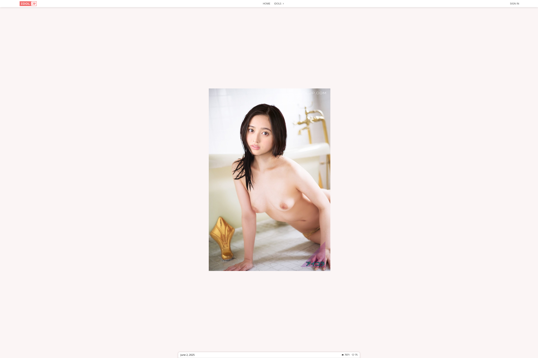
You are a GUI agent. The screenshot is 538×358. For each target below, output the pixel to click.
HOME (266, 3)
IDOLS (278, 3)
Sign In (514, 3)
